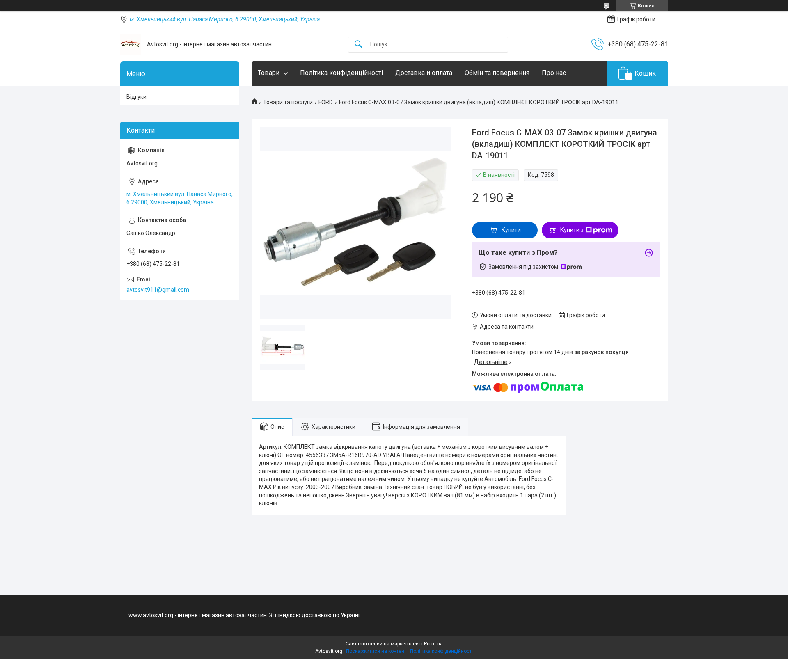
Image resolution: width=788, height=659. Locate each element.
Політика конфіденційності (341, 73)
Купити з (572, 230)
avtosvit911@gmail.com (157, 289)
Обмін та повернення (497, 73)
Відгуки (136, 97)
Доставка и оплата (423, 73)
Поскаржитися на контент (376, 651)
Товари (268, 73)
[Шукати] (358, 44)
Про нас (554, 73)
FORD (325, 102)
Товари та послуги (288, 102)
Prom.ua (433, 644)
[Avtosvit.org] (130, 44)
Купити (511, 230)
